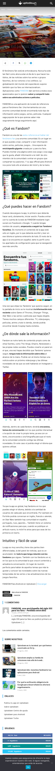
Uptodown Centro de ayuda (16, 710)
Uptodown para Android (14, 714)
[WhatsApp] (25, 63)
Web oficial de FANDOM (20, 592)
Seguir (48, 741)
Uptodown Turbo (11, 718)
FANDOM (24, 91)
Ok (28, 767)
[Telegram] (30, 63)
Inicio (3, 9)
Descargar (42, 584)
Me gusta (47, 735)
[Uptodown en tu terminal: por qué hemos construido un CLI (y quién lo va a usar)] (9, 648)
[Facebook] (13, 63)
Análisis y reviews (13, 9)
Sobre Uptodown (11, 707)
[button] (4, 3)
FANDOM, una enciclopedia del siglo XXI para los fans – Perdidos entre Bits (32, 609)
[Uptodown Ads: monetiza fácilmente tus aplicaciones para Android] (9, 673)
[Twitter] (19, 63)
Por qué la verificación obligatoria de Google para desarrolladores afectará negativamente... (33, 684)
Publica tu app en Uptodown (16, 703)
